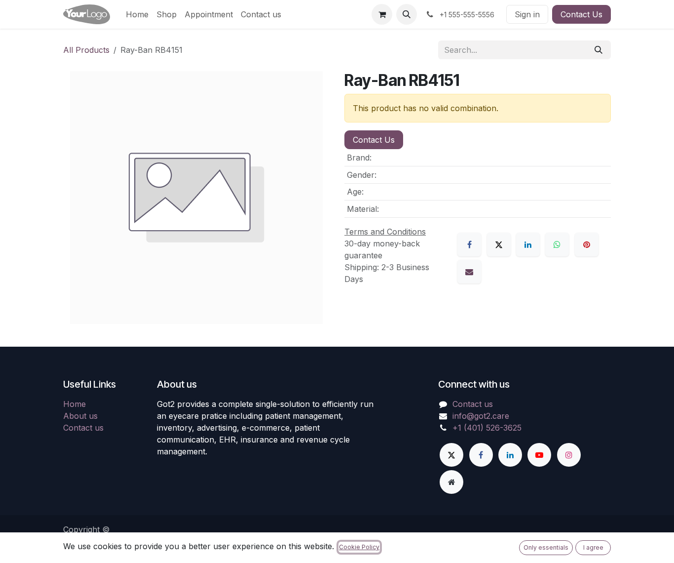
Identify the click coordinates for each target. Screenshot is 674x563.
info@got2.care (480, 416)
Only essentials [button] (546, 547)
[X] (499, 244)
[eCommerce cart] (382, 14)
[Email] (469, 271)
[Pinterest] (587, 244)
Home (74, 404)
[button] (406, 14)
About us (80, 416)
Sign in (527, 14)
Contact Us (581, 14)
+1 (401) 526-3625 (487, 428)
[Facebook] (469, 244)
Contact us (83, 428)
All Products (86, 50)
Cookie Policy (359, 547)
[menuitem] (137, 14)
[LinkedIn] (528, 244)
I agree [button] (593, 547)
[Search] (598, 49)
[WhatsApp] (557, 244)
